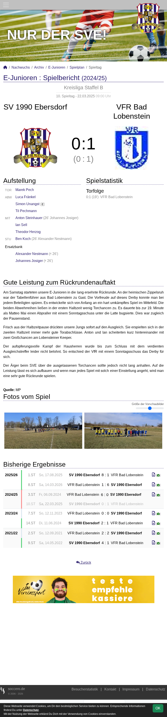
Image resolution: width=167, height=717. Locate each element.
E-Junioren (56, 67)
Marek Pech (24, 190)
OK (157, 708)
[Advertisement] (83, 644)
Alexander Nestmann (31, 254)
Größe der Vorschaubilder (148, 404)
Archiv (39, 67)
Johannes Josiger (29, 261)
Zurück (85, 562)
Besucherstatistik (85, 689)
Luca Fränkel (25, 197)
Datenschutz (155, 689)
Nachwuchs (21, 67)
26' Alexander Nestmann (51, 239)
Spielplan (77, 67)
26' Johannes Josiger (60, 218)
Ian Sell (21, 225)
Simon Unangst (29, 204)
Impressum (130, 689)
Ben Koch (23, 239)
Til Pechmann (26, 211)
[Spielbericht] (153, 474)
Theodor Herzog (28, 232)
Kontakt (110, 689)
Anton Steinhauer (28, 218)
